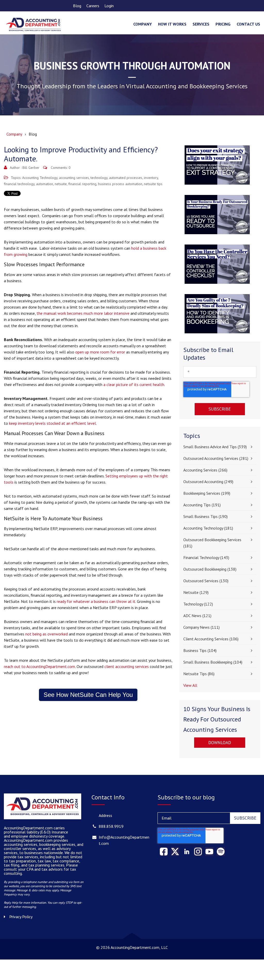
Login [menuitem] (109, 5)
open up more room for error (100, 352)
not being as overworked (46, 633)
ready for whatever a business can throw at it (96, 601)
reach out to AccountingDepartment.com (39, 666)
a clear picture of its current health (133, 384)
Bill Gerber (30, 167)
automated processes (125, 177)
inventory (151, 177)
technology (99, 177)
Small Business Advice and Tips (215, 446)
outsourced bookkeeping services (212, 542)
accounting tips (202, 504)
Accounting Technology (39, 177)
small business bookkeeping (212, 662)
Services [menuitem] (201, 24)
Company (14, 134)
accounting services (74, 177)
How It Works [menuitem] (172, 24)
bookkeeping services (206, 493)
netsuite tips (153, 184)
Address (105, 815)
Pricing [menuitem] (223, 24)
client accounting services (126, 666)
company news (201, 627)
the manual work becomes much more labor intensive (83, 313)
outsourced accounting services (215, 458)
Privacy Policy (20, 916)
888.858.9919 (111, 826)
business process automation (120, 184)
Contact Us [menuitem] (248, 24)
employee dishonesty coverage (37, 836)
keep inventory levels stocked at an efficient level (52, 423)
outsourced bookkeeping (209, 569)
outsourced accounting (208, 481)
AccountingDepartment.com (29, 840)
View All (190, 685)
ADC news (197, 615)
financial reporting (82, 184)
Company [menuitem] (142, 24)
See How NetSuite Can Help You (88, 694)
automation (44, 184)
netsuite (61, 184)
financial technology (19, 184)
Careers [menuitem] (92, 5)
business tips (200, 650)
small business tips (205, 516)
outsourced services (205, 580)
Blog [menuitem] (77, 5)
